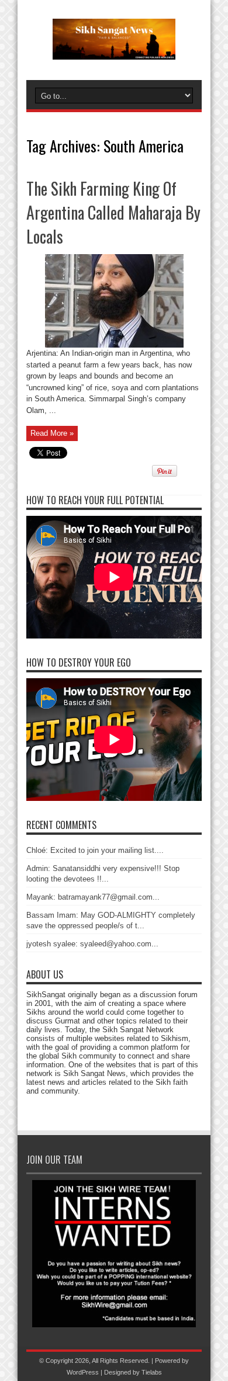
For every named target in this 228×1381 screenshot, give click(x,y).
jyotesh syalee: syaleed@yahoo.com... (92, 943)
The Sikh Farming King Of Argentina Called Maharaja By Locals (113, 212)
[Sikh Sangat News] (114, 51)
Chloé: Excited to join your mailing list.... (95, 850)
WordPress (83, 1372)
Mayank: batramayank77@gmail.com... (93, 897)
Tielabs (151, 1372)
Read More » (52, 433)
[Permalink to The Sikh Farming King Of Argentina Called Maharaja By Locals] (114, 345)
